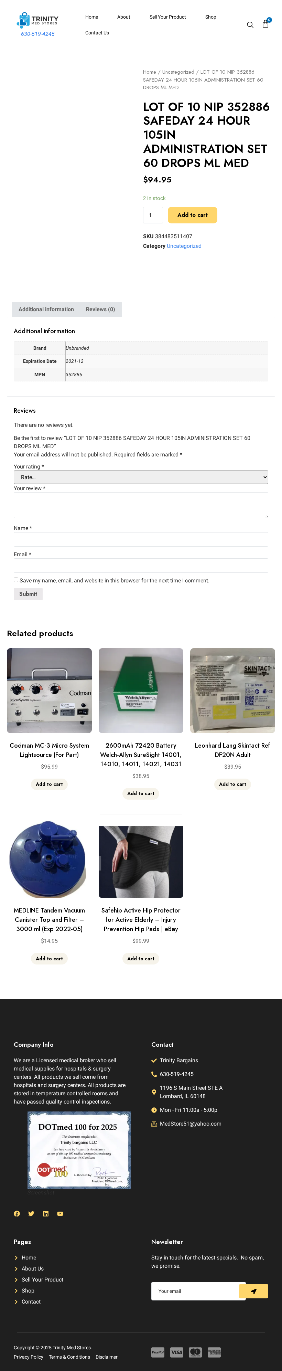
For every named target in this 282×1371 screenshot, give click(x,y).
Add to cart (192, 215)
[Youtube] (60, 1214)
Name (23, 528)
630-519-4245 (38, 34)
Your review (29, 488)
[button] (250, 25)
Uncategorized (178, 72)
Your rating (29, 467)
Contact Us (97, 32)
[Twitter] (31, 1214)
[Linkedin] (46, 1214)
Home (91, 17)
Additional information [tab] (46, 309)
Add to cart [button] (49, 784)
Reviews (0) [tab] (100, 309)
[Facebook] (17, 1214)
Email (22, 554)
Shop (210, 17)
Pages (22, 1241)
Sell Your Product (168, 17)
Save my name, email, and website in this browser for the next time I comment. (114, 580)
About (123, 17)
